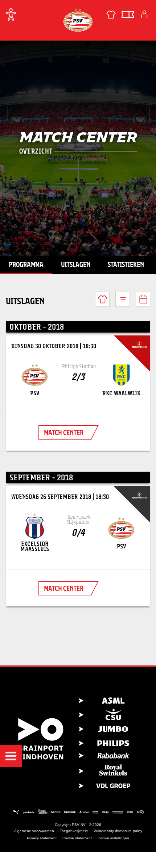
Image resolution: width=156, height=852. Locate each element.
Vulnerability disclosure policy (118, 831)
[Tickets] (127, 14)
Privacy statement (42, 838)
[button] (11, 756)
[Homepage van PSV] (78, 20)
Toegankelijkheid (74, 831)
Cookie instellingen (113, 838)
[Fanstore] (111, 14)
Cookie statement (77, 838)
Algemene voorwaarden (34, 831)
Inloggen (144, 14)
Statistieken (126, 264)
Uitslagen (75, 264)
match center (63, 432)
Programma (26, 264)
